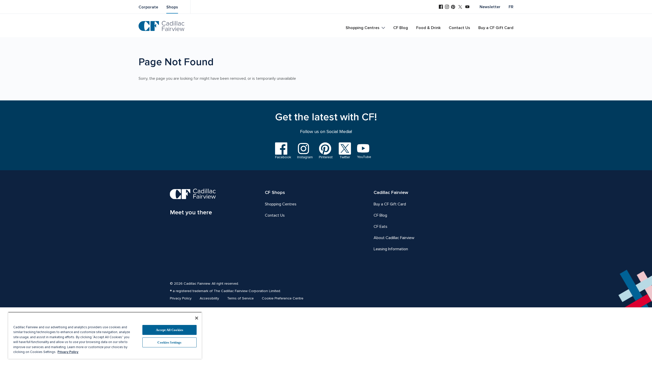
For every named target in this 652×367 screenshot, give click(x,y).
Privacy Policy (68, 352)
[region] (105, 335)
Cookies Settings (169, 342)
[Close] (196, 318)
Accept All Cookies (169, 330)
